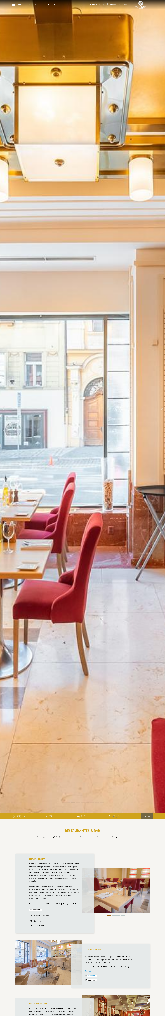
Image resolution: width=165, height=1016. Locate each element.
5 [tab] (58, 988)
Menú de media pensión (40, 915)
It (48, 5)
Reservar (146, 816)
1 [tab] (109, 915)
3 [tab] (118, 915)
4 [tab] (123, 915)
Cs (29, 5)
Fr (54, 5)
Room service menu (38, 925)
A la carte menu (36, 910)
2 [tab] (114, 915)
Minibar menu (36, 921)
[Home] (141, 4)
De (42, 5)
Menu (89, 971)
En (35, 5)
